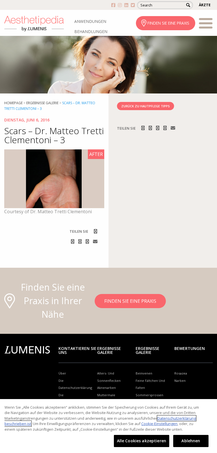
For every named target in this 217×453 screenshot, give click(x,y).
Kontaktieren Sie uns (77, 350)
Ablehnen (190, 440)
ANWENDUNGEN (90, 21)
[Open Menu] (205, 24)
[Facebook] (95, 231)
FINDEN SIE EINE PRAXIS (168, 23)
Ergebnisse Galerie (42, 103)
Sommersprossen (149, 395)
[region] (108, 426)
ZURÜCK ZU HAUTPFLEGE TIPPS (145, 106)
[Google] (80, 241)
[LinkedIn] (88, 241)
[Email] (95, 241)
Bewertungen (189, 348)
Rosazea (180, 373)
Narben (180, 380)
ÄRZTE (205, 4)
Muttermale (106, 395)
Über (62, 373)
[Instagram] (73, 241)
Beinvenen (144, 373)
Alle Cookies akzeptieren (141, 440)
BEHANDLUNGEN (90, 31)
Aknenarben (106, 388)
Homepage (13, 103)
